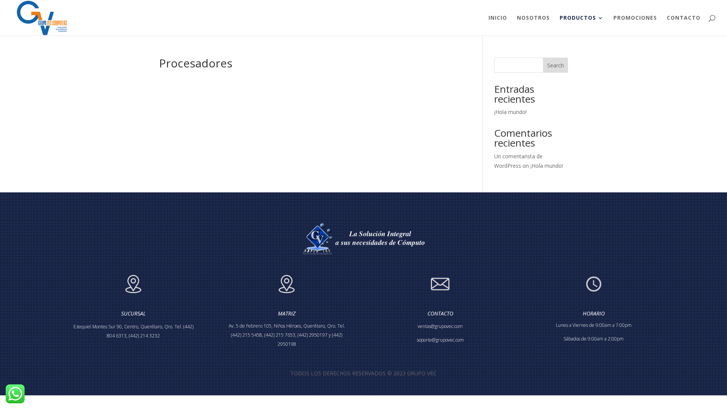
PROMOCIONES (635, 18)
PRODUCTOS (578, 18)
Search (555, 65)
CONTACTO (683, 18)
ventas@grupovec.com (440, 326)
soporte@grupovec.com (440, 340)
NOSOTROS (533, 18)
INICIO (497, 18)
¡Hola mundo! (510, 112)
